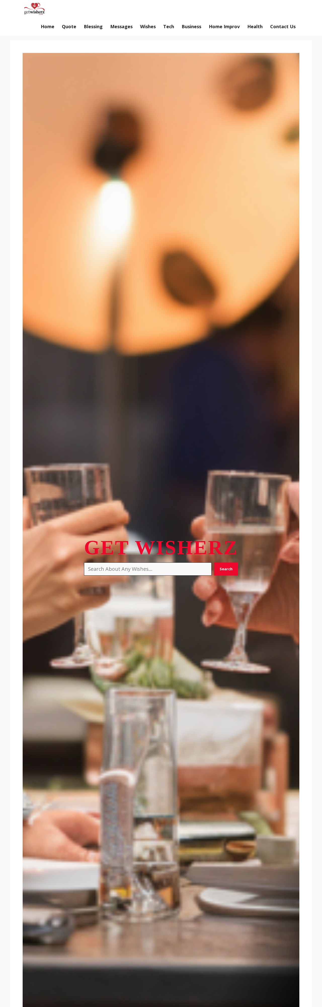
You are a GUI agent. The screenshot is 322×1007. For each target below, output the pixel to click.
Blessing (93, 26)
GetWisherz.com (73, 9)
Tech (168, 26)
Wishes (148, 26)
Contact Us (283, 26)
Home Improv (224, 26)
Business (191, 26)
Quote (69, 26)
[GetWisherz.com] (34, 9)
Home (47, 26)
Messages (121, 26)
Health (255, 26)
